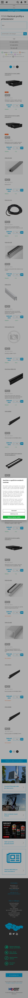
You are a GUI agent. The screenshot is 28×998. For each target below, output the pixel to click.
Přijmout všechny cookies (14, 517)
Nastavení (14, 510)
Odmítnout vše (14, 514)
